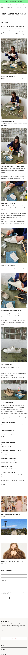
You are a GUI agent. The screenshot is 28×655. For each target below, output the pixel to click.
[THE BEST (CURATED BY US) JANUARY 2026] (14, 551)
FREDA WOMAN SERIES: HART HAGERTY (11, 514)
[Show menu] (1, 4)
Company (4, 650)
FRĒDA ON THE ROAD (6, 538)
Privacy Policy (21, 592)
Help (2, 645)
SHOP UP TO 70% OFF (18, 1)
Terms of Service (3, 593)
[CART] (26, 4)
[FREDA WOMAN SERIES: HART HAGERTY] (14, 503)
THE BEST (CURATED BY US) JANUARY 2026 (12, 561)
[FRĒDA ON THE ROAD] (14, 527)
